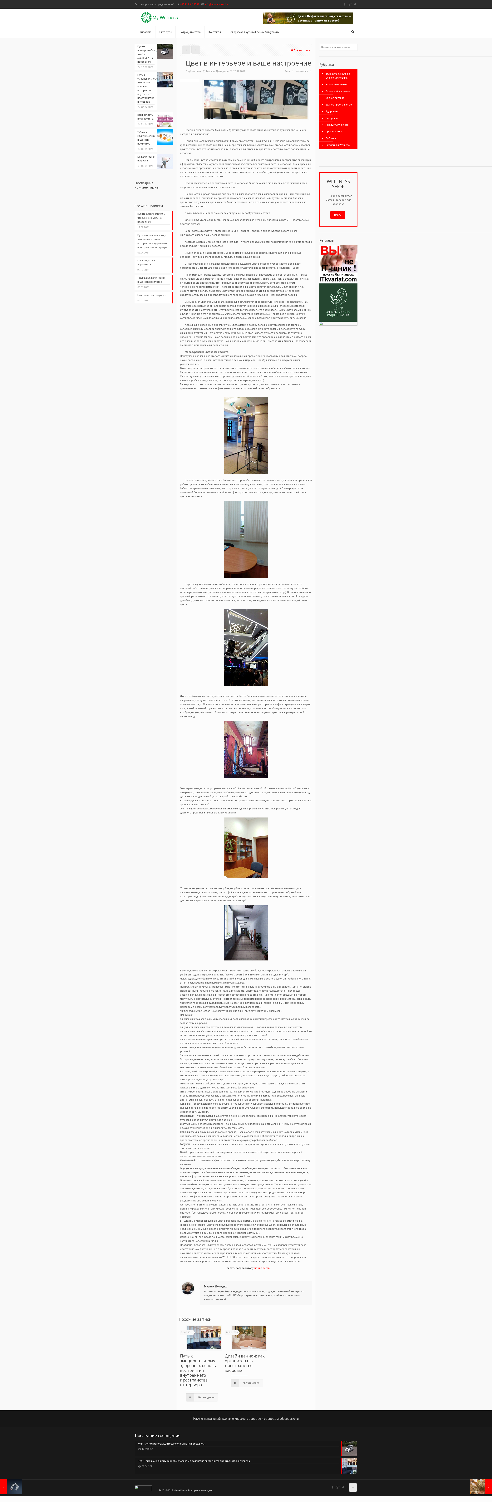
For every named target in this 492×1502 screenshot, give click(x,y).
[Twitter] (355, 4)
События (331, 138)
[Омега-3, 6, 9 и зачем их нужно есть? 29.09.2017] (11, 1486)
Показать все (302, 50)
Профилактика (334, 131)
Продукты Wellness (337, 124)
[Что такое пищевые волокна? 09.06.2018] (481, 1486)
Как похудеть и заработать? (146, 262)
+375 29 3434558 (189, 4)
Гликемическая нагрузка (151, 295)
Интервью (332, 118)
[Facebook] (345, 4)
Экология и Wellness (338, 145)
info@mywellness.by (216, 4)
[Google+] (350, 4)
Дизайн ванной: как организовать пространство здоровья (245, 1363)
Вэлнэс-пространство (339, 104)
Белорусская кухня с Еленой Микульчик (338, 75)
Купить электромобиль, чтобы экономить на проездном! (151, 217)
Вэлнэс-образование (338, 91)
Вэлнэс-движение (336, 84)
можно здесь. (262, 1268)
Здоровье (331, 111)
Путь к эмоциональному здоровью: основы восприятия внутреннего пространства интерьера (198, 1370)
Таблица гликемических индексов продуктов (151, 279)
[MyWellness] (160, 17)
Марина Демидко (216, 71)
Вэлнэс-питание (335, 97)
